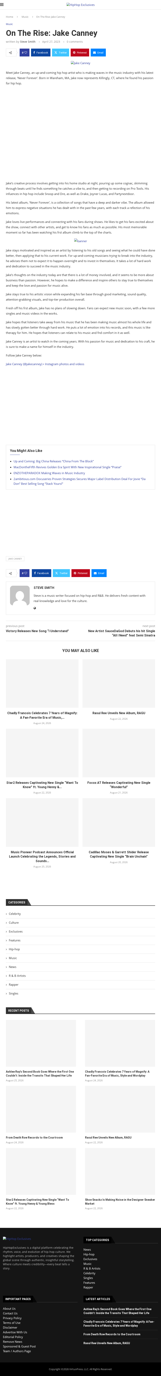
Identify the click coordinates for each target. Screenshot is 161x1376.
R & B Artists (17, 976)
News (12, 967)
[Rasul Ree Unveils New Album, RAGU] (118, 683)
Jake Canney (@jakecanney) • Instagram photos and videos (45, 364)
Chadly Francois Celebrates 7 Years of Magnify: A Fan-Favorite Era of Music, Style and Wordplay (117, 1073)
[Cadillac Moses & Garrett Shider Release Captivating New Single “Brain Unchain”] (118, 822)
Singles (13, 993)
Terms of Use (11, 1323)
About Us (9, 1308)
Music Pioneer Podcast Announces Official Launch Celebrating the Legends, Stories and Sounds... (42, 856)
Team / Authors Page (17, 1351)
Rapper (13, 984)
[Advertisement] (80, 134)
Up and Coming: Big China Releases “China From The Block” (54, 461)
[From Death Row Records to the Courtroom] (41, 1109)
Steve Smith (28, 41)
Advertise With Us (15, 1332)
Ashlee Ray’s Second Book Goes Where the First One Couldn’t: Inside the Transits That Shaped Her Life (40, 1073)
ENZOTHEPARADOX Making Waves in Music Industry (49, 473)
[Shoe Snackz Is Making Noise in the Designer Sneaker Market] (120, 1171)
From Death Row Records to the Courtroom (34, 1137)
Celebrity (15, 914)
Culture (14, 922)
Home (9, 16)
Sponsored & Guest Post (19, 1346)
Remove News (12, 1342)
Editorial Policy (13, 1337)
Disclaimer (10, 1327)
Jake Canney (15, 558)
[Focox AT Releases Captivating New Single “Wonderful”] (118, 753)
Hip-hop (14, 949)
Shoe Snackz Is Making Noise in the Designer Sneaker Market (120, 1201)
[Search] (159, 5)
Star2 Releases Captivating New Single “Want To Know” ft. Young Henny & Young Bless (37, 1201)
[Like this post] (25, 52)
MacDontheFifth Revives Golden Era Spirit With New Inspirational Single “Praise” (67, 467)
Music (25, 16)
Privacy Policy (12, 1318)
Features (14, 940)
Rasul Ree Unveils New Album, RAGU (118, 713)
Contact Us (10, 1313)
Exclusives (16, 931)
